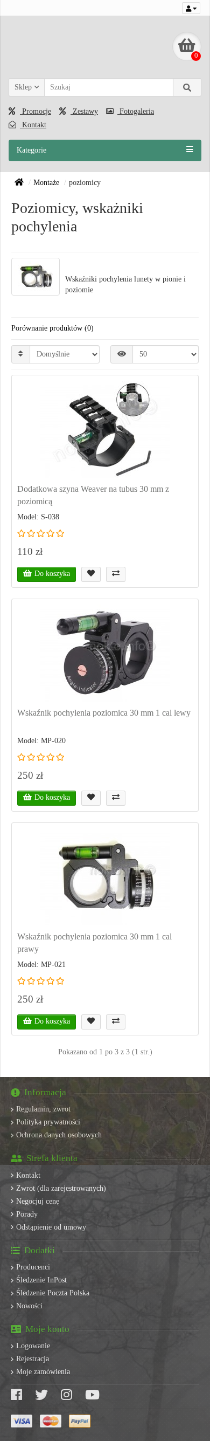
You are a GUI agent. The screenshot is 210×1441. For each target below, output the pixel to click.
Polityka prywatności (48, 1122)
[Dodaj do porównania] (115, 574)
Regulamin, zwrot (43, 1109)
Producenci (33, 1267)
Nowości (29, 1306)
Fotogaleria (135, 111)
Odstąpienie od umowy (51, 1227)
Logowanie (33, 1346)
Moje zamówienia (43, 1372)
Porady (27, 1214)
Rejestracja (32, 1359)
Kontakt (33, 125)
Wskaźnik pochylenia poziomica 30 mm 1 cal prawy (94, 942)
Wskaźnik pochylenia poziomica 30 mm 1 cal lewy (104, 712)
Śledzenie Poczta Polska (52, 1293)
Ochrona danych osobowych (59, 1135)
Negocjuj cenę (37, 1201)
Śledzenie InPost (41, 1280)
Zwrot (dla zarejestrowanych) (61, 1188)
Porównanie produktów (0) (52, 328)
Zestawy (84, 111)
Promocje (35, 111)
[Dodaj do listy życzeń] (91, 574)
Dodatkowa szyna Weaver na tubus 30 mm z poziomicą (93, 495)
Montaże (46, 183)
